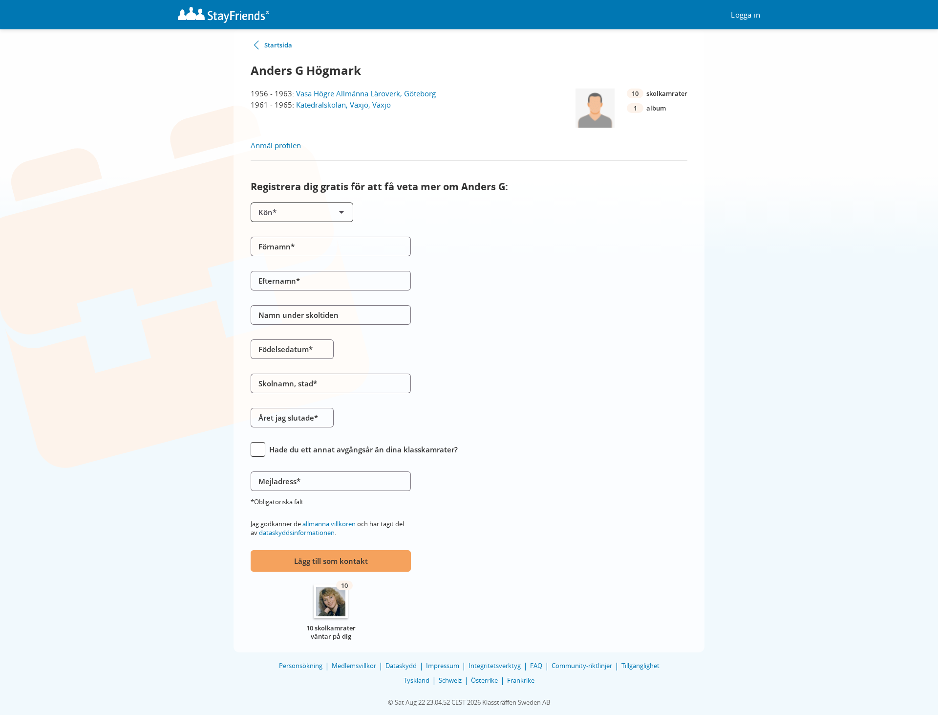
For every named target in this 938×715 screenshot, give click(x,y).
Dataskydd (401, 665)
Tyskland (416, 680)
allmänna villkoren (329, 523)
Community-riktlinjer (582, 665)
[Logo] (223, 15)
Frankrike (520, 680)
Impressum (442, 665)
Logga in (745, 15)
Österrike (484, 680)
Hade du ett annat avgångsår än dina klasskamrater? (363, 449)
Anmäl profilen (276, 145)
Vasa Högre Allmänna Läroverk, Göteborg (366, 93)
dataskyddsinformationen (297, 532)
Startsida (278, 45)
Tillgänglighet (640, 665)
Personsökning (300, 665)
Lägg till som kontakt (331, 561)
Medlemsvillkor (354, 665)
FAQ (536, 665)
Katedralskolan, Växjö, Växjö (343, 105)
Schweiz (450, 680)
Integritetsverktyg (495, 665)
